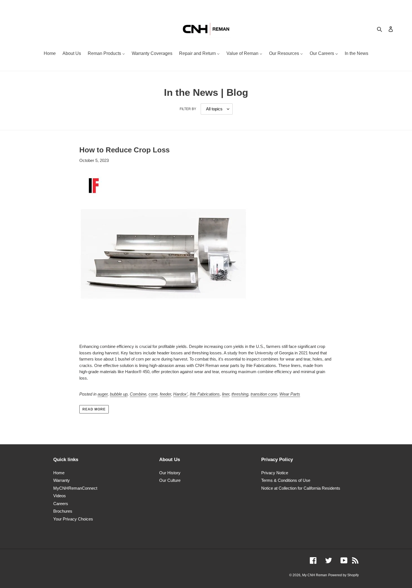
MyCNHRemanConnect (75, 488)
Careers (60, 503)
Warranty (61, 480)
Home (58, 472)
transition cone (264, 394)
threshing (240, 394)
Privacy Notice (274, 472)
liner (225, 394)
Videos (59, 495)
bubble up (119, 394)
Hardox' (180, 394)
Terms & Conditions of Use (285, 480)
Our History (169, 472)
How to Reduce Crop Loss (124, 150)
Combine (138, 394)
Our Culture (169, 480)
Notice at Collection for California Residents (300, 488)
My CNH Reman (314, 575)
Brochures (62, 511)
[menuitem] (49, 54)
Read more (94, 409)
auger (103, 394)
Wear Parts (289, 394)
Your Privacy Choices (73, 519)
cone (153, 394)
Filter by (188, 109)
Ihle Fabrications (205, 394)
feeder (165, 394)
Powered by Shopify (343, 575)
